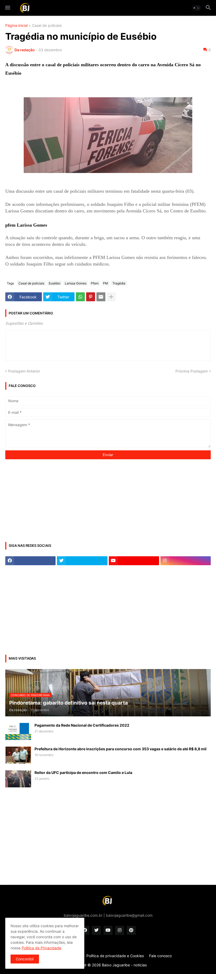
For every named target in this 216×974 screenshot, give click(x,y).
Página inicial (16, 26)
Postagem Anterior (24, 371)
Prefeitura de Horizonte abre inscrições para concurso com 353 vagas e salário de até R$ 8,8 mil (121, 749)
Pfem (95, 283)
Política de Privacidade (41, 948)
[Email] (100, 296)
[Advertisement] (44, 500)
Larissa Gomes (75, 283)
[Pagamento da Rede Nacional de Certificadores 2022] (18, 731)
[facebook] (30, 560)
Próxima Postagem (191, 371)
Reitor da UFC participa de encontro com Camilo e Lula (83, 772)
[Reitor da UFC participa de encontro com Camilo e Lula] (18, 778)
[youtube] (134, 560)
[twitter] (82, 560)
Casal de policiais (47, 26)
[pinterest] (131, 930)
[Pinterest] (90, 296)
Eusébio (54, 283)
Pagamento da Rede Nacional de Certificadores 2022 (82, 725)
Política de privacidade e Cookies (115, 955)
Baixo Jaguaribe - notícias (124, 965)
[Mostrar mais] (111, 296)
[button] (7, 7)
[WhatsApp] (80, 296)
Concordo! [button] (25, 959)
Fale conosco (160, 955)
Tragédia (118, 283)
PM (105, 283)
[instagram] (185, 560)
